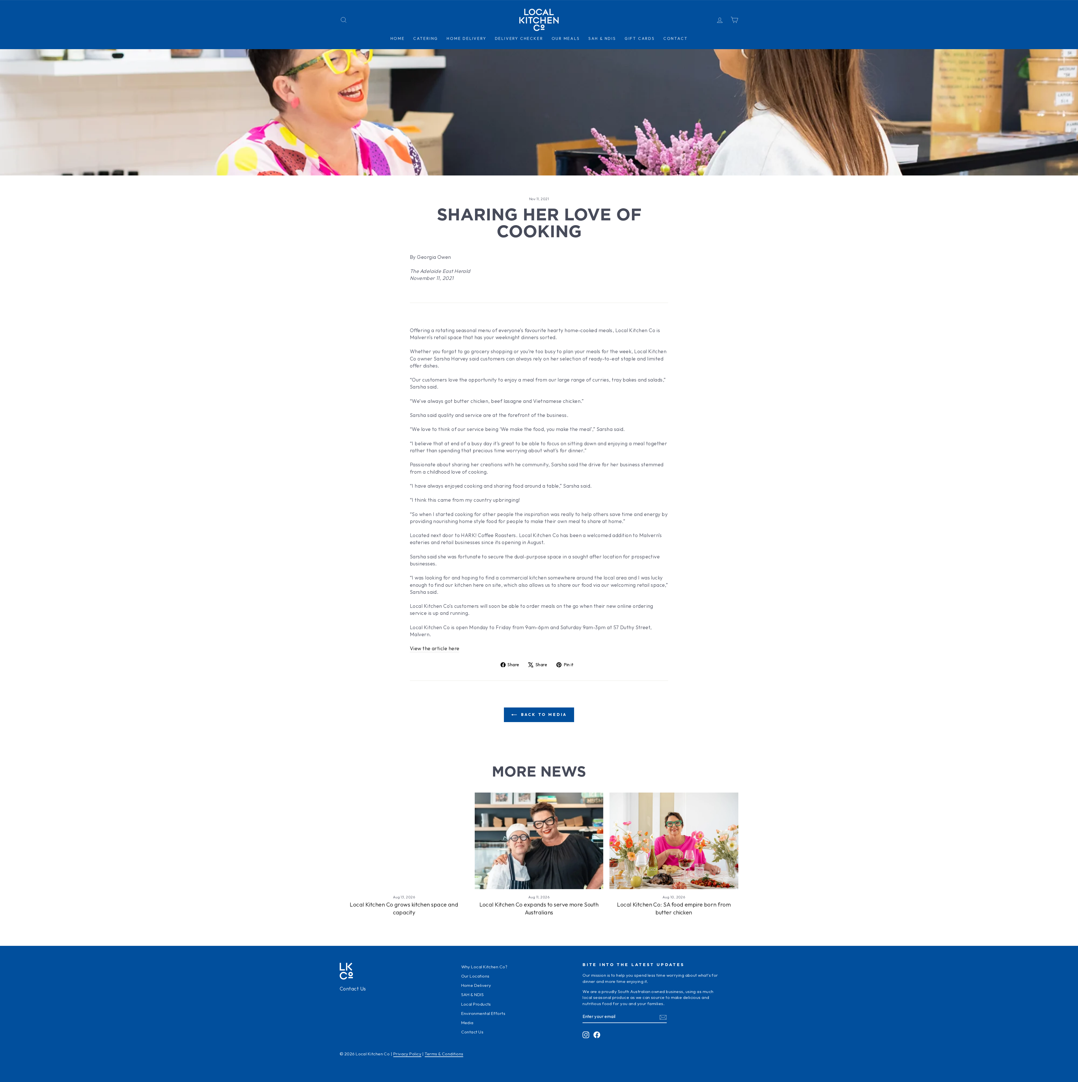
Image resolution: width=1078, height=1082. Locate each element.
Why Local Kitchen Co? (484, 966)
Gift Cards (640, 38)
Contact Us (353, 988)
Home (397, 38)
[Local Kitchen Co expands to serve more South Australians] (539, 841)
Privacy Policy (407, 1053)
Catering (425, 38)
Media (467, 1022)
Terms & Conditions (444, 1053)
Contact (675, 38)
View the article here (434, 648)
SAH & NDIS (602, 38)
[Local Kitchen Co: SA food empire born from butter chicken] (673, 841)
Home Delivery (476, 985)
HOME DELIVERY (466, 38)
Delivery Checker (519, 38)
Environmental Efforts (483, 1013)
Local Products (476, 1004)
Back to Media (543, 714)
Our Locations (475, 976)
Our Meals (566, 38)
